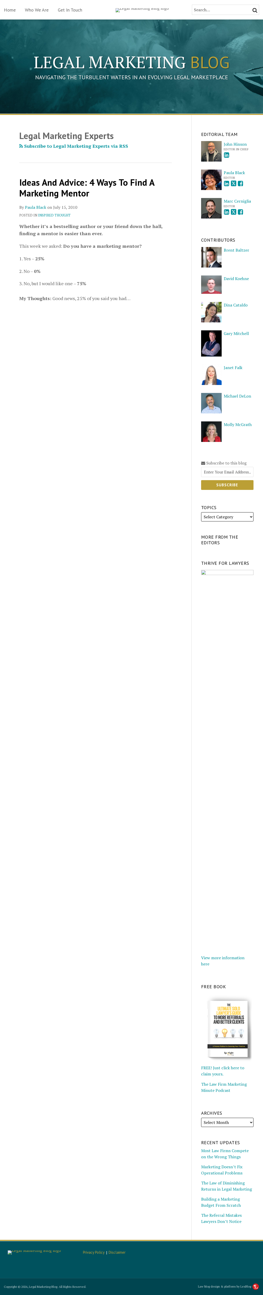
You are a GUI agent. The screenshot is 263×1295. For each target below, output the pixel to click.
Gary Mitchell (236, 333)
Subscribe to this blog (226, 463)
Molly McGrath (238, 424)
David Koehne (236, 278)
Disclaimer (117, 1252)
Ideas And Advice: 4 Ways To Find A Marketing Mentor (86, 187)
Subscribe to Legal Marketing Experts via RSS (75, 146)
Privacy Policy (94, 1252)
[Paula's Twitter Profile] (233, 183)
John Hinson (235, 144)
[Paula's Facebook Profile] (240, 183)
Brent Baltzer (236, 250)
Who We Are (37, 10)
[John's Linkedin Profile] (226, 155)
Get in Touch (70, 10)
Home (10, 10)
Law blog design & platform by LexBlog (225, 1286)
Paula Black (35, 207)
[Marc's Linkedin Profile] (226, 212)
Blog (132, 62)
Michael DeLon (237, 396)
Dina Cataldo (236, 305)
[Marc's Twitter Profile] (233, 212)
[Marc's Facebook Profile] (240, 212)
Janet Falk (233, 367)
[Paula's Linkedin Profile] (226, 183)
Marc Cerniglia (237, 201)
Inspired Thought (54, 215)
